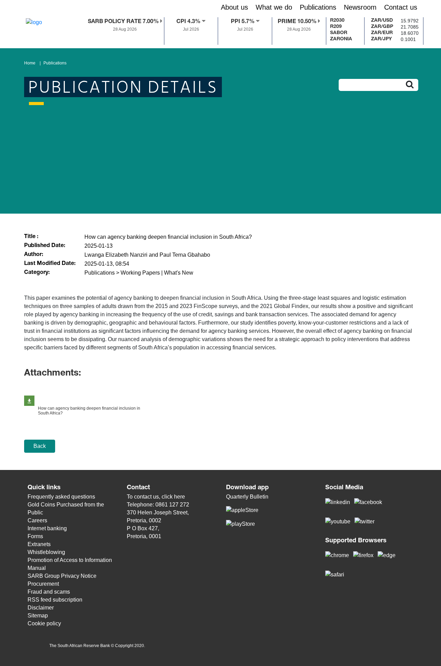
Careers (37, 520)
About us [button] (234, 7)
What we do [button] (274, 7)
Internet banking (47, 528)
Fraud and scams (49, 592)
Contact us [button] (400, 7)
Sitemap (38, 615)
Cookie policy (44, 623)
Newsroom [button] (360, 7)
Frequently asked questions (61, 497)
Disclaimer (41, 608)
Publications (54, 63)
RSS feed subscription (55, 600)
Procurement (43, 584)
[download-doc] (29, 401)
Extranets (39, 544)
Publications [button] (318, 7)
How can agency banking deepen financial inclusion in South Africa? (89, 411)
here (179, 497)
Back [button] (39, 446)
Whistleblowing (46, 552)
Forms (35, 536)
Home (29, 63)
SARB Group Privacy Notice (62, 576)
